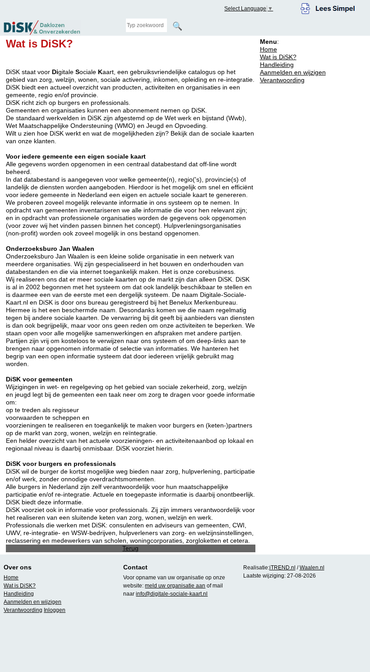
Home (268, 49)
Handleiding (277, 64)
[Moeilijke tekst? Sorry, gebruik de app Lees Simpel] (327, 7)
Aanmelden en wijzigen (293, 72)
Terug (130, 548)
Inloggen (54, 610)
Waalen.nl (312, 567)
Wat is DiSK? (278, 57)
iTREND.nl (282, 567)
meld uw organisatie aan (175, 586)
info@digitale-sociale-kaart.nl (172, 594)
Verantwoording (282, 80)
